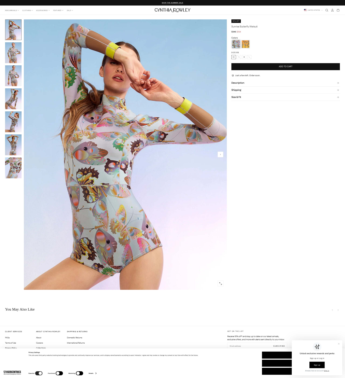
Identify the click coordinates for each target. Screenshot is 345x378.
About (38, 337)
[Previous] (332, 310)
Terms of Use (10, 343)
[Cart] (338, 10)
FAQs (7, 337)
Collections (41, 348)
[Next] (338, 310)
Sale (69, 10)
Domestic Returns (74, 337)
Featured (57, 10)
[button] (326, 10)
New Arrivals (11, 10)
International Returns (76, 343)
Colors (234, 37)
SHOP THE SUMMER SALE (172, 3)
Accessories (42, 10)
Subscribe (279, 346)
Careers (39, 343)
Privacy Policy (11, 348)
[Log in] (332, 10)
